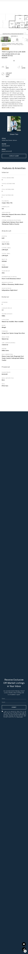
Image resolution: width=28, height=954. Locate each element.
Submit (14, 707)
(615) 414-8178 (6, 145)
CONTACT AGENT (14, 156)
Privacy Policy (20, 716)
